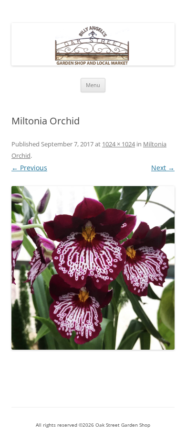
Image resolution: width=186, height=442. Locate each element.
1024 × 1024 (118, 144)
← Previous (29, 167)
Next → (163, 167)
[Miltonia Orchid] (93, 268)
